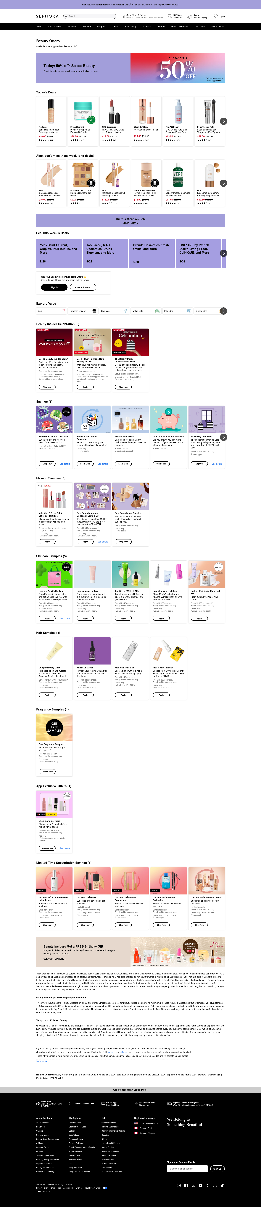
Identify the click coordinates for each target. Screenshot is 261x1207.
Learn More (85, 463)
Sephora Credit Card (77, 1126)
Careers (39, 1130)
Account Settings (76, 1143)
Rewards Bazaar (76, 1159)
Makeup (72, 26)
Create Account (83, 287)
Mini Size (147, 26)
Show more (41, 1061)
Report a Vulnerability (45, 1171)
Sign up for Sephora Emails (181, 1162)
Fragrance (102, 26)
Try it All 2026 (56, 1077)
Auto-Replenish (75, 1151)
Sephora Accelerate (44, 1163)
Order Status (74, 1135)
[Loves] (215, 16)
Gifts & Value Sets (179, 26)
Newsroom (40, 1126)
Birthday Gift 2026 (87, 1074)
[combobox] (89, 16)
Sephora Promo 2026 (186, 1074)
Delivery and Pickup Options (113, 1130)
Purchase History (76, 1139)
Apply (85, 387)
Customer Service (109, 1122)
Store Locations (108, 1159)
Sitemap (79, 1187)
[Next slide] (223, 121)
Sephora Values (42, 1135)
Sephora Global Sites (45, 1155)
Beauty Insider (75, 1122)
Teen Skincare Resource (112, 1171)
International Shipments (111, 1143)
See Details (161, 463)
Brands (161, 26)
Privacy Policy (42, 1187)
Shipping (105, 1135)
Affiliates (39, 1143)
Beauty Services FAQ (110, 1151)
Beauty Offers (74, 1155)
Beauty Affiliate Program (65, 1074)
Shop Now (47, 387)
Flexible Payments (109, 1163)
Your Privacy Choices (94, 1187)
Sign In (54, 287)
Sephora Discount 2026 (154, 1074)
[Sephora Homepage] (47, 16)
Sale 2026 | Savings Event (129, 1074)
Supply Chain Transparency (47, 1139)
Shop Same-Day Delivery (79, 1171)
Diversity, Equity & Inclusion (47, 1159)
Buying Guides (108, 1147)
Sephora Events (42, 1147)
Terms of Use (55, 1187)
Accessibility (107, 1167)
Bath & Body (130, 26)
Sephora (171, 1074)
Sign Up (199, 463)
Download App (47, 848)
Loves (71, 1163)
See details (65, 463)
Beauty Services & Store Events (82, 1147)
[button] (92, 360)
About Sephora (42, 1122)
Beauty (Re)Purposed (45, 1167)
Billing (104, 1139)
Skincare (86, 26)
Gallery (72, 1130)
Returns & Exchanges (110, 1126)
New (39, 26)
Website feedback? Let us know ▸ (130, 1089)
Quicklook (51, 122)
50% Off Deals (54, 26)
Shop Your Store (75, 1167)
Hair (116, 26)
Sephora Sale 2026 (106, 1074)
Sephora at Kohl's (109, 1155)
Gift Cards (200, 26)
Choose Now (47, 771)
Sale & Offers (217, 26)
